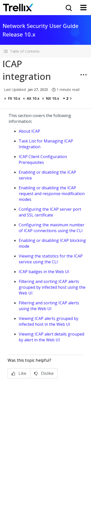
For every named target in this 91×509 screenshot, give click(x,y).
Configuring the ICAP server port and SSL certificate (50, 212)
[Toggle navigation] (83, 7)
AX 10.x (33, 98)
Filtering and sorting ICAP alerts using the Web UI (49, 305)
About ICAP (29, 131)
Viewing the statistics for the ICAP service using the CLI (51, 259)
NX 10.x (52, 98)
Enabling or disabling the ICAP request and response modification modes (52, 193)
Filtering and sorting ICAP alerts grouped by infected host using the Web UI (52, 287)
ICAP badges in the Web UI (44, 271)
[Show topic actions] (83, 75)
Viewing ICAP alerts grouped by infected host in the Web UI (48, 321)
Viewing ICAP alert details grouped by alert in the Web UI (51, 337)
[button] (45, 51)
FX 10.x (14, 98)
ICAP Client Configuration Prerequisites (43, 159)
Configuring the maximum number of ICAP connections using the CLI (51, 227)
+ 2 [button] (65, 98)
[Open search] (68, 7)
